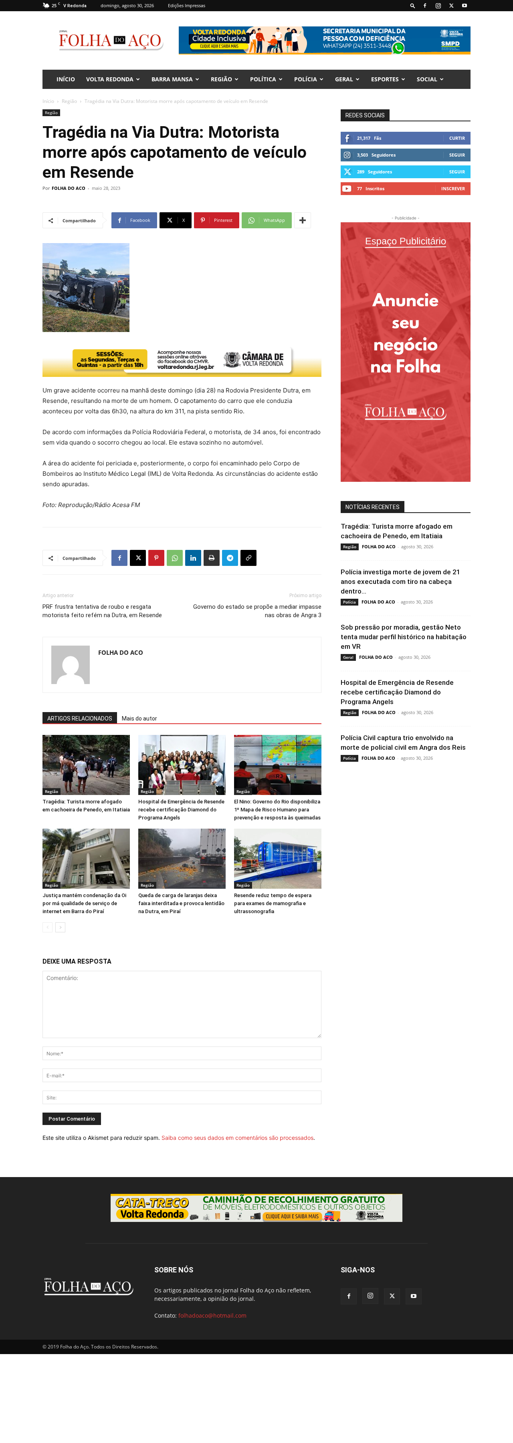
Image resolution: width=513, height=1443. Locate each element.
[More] (302, 220)
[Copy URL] (248, 558)
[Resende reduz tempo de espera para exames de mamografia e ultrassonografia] (277, 859)
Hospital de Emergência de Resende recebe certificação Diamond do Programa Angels (181, 810)
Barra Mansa (172, 79)
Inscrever (453, 188)
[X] (451, 5)
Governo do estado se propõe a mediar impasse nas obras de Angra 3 (257, 611)
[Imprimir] (212, 558)
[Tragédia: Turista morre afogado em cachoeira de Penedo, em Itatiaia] (86, 765)
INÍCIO (66, 79)
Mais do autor (139, 718)
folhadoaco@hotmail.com (212, 1315)
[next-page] (60, 927)
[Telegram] (230, 558)
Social (427, 79)
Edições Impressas (186, 5)
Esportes (385, 79)
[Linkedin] (193, 558)
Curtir (457, 138)
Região (221, 79)
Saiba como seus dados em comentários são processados (237, 1137)
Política (263, 79)
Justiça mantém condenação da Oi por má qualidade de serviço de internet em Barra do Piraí (84, 903)
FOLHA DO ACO (68, 188)
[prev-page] (47, 927)
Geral (344, 79)
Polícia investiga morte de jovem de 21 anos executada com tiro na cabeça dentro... (400, 581)
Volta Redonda (109, 79)
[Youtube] (464, 5)
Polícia (305, 79)
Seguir (457, 155)
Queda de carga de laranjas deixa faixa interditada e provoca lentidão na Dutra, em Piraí (181, 903)
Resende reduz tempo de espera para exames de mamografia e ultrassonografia (272, 903)
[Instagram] (438, 5)
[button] (413, 5)
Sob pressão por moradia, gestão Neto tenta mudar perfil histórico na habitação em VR (404, 636)
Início (48, 101)
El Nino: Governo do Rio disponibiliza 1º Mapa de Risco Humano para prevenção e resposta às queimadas (277, 810)
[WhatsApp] (175, 558)
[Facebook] (425, 5)
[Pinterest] (156, 558)
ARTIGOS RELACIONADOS (79, 718)
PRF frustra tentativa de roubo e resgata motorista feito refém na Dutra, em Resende (102, 611)
